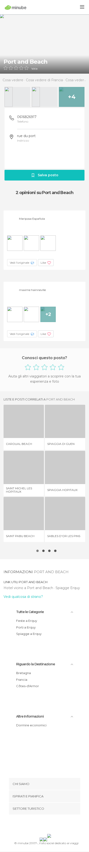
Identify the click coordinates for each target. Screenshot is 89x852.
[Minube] (15, 7)
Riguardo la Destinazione (35, 664)
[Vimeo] (49, 825)
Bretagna (23, 673)
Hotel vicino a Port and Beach (29, 588)
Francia (21, 679)
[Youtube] (55, 825)
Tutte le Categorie (30, 612)
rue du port (26, 136)
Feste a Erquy (26, 621)
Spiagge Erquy (68, 588)
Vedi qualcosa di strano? (23, 596)
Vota (34, 68)
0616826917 (27, 117)
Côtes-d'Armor (27, 686)
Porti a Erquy (26, 627)
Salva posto (48, 175)
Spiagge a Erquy (29, 634)
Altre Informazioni (30, 716)
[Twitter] (43, 825)
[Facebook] (37, 825)
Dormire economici (31, 725)
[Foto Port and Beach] (44, 44)
